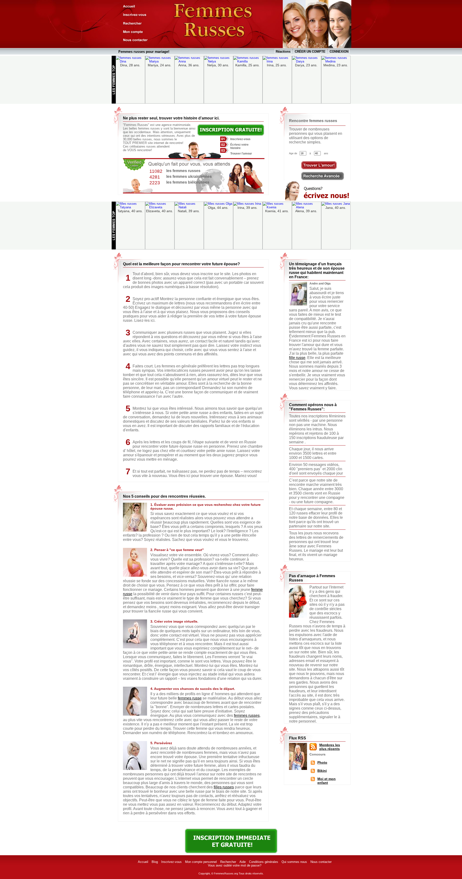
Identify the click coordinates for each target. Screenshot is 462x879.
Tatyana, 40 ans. (130, 211)
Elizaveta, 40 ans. (159, 211)
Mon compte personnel (201, 862)
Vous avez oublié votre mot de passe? (234, 865)
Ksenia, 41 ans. (277, 211)
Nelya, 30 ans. (218, 65)
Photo (322, 762)
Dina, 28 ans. (130, 65)
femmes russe (190, 698)
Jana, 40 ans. (335, 208)
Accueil (143, 862)
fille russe (297, 358)
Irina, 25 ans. (277, 65)
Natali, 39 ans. (189, 211)
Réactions (283, 51)
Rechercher (228, 862)
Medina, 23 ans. (335, 65)
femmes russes (247, 715)
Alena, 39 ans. (306, 211)
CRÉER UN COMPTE (310, 51)
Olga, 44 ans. (218, 208)
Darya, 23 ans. (306, 65)
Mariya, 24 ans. (159, 65)
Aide (242, 862)
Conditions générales (263, 862)
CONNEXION (339, 51)
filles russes (224, 787)
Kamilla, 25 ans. (247, 65)
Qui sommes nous (294, 862)
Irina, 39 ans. (247, 208)
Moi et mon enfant (326, 781)
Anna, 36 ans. (188, 65)
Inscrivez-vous (171, 862)
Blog (155, 862)
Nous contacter (321, 862)
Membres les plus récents (329, 747)
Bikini (322, 771)
